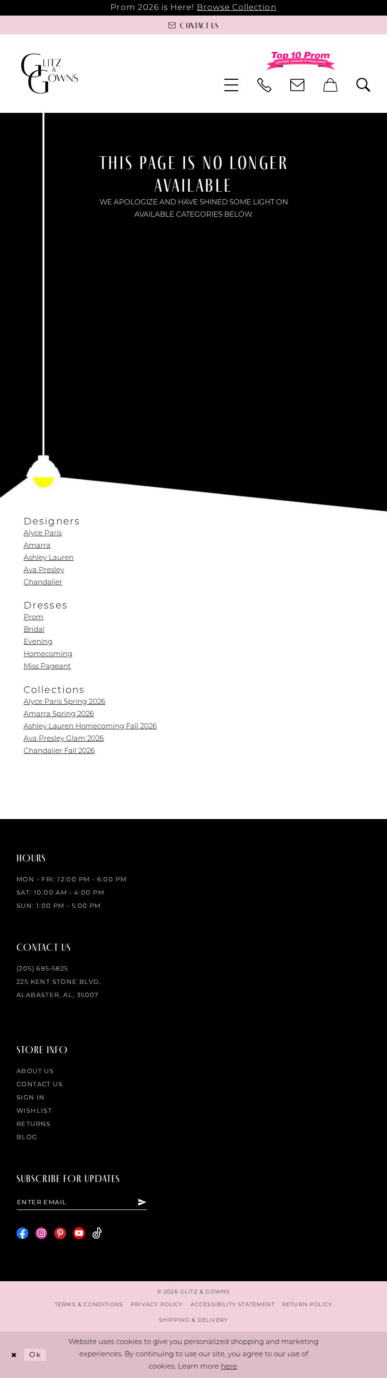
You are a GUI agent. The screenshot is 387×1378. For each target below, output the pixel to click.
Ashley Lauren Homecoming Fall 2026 (90, 726)
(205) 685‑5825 (42, 969)
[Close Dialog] (14, 1354)
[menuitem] (231, 85)
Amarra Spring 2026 (59, 714)
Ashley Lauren (49, 558)
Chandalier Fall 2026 (59, 751)
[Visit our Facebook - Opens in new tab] (22, 1233)
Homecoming (48, 654)
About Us (35, 1071)
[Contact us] (297, 85)
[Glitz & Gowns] (49, 73)
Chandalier (43, 582)
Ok (35, 1354)
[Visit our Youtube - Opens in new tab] (79, 1233)
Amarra (37, 546)
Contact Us (40, 1085)
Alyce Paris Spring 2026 (64, 702)
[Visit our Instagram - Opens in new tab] (41, 1233)
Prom (33, 617)
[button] (231, 85)
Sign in (31, 1098)
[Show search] (363, 85)
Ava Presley (44, 570)
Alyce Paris (43, 533)
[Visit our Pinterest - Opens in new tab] (60, 1233)
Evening (38, 642)
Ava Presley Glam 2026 (64, 739)
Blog (27, 1137)
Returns (34, 1124)
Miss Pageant (47, 666)
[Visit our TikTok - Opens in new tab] (97, 1233)
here (229, 1366)
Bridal (34, 630)
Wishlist (34, 1111)
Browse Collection (237, 8)
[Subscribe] (142, 1202)
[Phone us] (264, 85)
